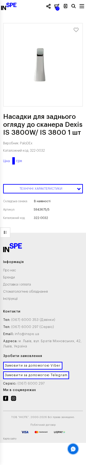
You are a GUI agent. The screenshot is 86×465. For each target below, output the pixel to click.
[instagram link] (13, 399)
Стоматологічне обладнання (25, 291)
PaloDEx (26, 143)
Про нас (9, 270)
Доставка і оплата (17, 284)
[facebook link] (5, 399)
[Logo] (12, 248)
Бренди (9, 277)
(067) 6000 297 (31, 383)
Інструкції (10, 298)
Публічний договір (43, 425)
